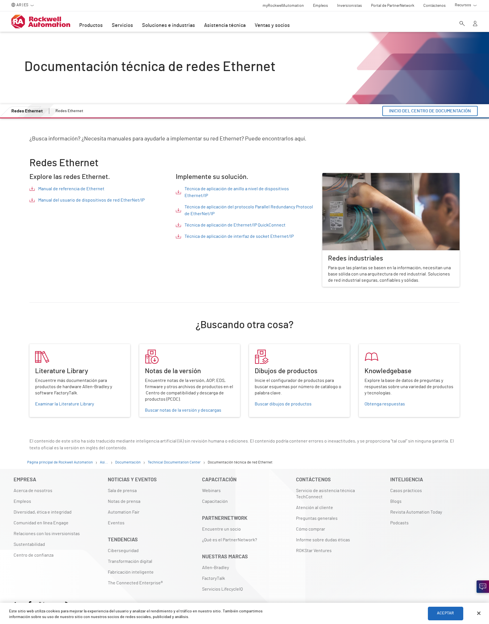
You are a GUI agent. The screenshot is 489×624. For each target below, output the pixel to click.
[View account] (475, 24)
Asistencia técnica (225, 25)
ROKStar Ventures (314, 550)
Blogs (396, 501)
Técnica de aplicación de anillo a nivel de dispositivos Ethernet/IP (237, 192)
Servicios (122, 25)
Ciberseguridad (123, 550)
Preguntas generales (317, 518)
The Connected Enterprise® (135, 583)
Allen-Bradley (215, 567)
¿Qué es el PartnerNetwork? (229, 540)
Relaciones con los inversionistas (47, 533)
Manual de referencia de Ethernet (71, 189)
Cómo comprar (310, 529)
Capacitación (215, 501)
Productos (91, 25)
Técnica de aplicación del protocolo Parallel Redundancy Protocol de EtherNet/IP (249, 210)
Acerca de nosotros (33, 490)
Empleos (22, 501)
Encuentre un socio (221, 529)
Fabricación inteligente (131, 572)
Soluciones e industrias (168, 25)
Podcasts (399, 523)
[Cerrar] (479, 613)
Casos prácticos (406, 490)
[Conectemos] (483, 586)
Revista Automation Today (416, 512)
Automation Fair (124, 512)
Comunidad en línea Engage (41, 523)
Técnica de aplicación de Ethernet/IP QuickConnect (235, 225)
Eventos (116, 523)
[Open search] (462, 24)
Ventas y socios (272, 25)
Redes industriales (341, 176)
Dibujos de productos (270, 347)
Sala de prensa (122, 490)
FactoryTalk (213, 578)
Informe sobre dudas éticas (323, 540)
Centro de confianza (33, 555)
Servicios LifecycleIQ (222, 589)
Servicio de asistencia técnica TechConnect (325, 493)
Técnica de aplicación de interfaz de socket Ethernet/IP (239, 236)
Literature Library (47, 347)
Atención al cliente (314, 507)
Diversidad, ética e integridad (43, 512)
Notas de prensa (124, 501)
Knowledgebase (375, 347)
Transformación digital (130, 561)
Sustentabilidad (29, 544)
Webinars (211, 490)
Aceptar (445, 613)
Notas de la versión (158, 347)
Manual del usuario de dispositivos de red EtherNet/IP (91, 200)
